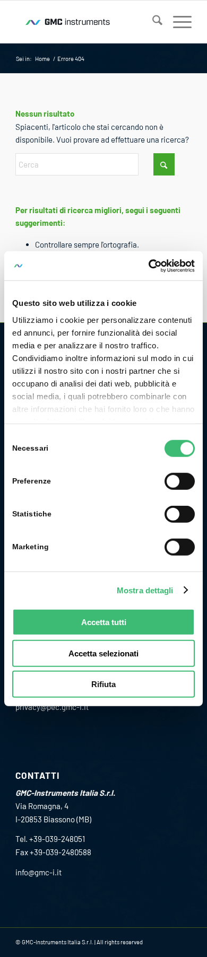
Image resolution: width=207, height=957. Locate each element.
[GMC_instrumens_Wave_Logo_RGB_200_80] (85, 22)
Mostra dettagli (145, 589)
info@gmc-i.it (38, 872)
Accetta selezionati (103, 652)
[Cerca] (152, 22)
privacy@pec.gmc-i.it (52, 707)
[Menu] (177, 22)
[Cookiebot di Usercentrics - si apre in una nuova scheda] (149, 266)
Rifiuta (103, 684)
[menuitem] (152, 22)
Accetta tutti (103, 622)
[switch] (180, 481)
